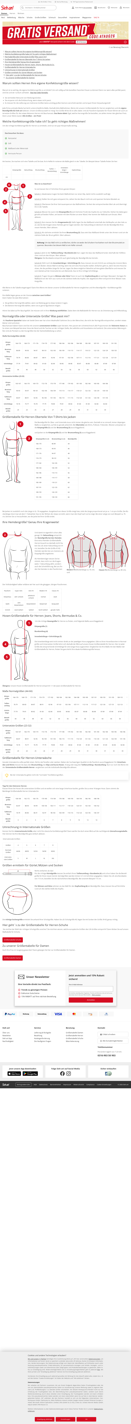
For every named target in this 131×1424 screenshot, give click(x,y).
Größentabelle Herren (74, 1035)
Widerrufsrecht (78, 1085)
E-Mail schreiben (107, 1035)
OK (86, 1419)
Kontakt (101, 1028)
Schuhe (29, 17)
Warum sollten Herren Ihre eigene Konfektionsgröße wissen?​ (28, 51)
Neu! (3, 17)
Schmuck (52, 17)
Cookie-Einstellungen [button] (104, 1085)
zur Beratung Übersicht (120, 47)
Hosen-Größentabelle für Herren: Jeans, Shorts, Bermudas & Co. (29, 65)
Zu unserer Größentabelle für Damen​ (20, 78)
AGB (35, 1085)
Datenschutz (43, 1085)
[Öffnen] (125, 42)
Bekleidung (11, 17)
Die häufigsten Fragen (42, 1041)
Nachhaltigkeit (8, 1041)
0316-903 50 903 (107, 1055)
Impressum (67, 1085)
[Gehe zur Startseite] (7, 8)
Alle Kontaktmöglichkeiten (113, 1041)
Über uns (6, 1033)
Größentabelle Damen (12, 958)
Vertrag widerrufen (23, 1085)
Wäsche (21, 17)
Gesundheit (62, 17)
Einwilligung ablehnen (44, 1419)
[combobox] (42, 7)
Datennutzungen (94, 1359)
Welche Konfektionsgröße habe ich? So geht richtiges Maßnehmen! (30, 54)
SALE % (96, 17)
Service (37, 1028)
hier (98, 1370)
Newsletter (6, 1035)
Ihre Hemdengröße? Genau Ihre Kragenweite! (22, 62)
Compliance (90, 1085)
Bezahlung (38, 1035)
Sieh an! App (7, 1038)
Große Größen (40, 17)
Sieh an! (6, 1028)
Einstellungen (65, 1419)
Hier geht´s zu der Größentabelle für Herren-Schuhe (26, 75)
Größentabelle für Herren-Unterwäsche (20, 67)
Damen (4, 13)
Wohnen (21, 13)
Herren (12, 13)
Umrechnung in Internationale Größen (20, 70)
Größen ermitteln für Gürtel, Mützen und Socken (23, 72)
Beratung (70, 1028)
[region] (65, 1388)
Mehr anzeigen (96, 995)
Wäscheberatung (72, 1041)
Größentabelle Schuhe (12, 940)
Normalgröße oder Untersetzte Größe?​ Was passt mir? (26, 57)
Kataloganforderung (42, 1038)
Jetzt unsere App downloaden (22, 1068)
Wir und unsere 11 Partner (37, 1359)
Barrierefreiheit (55, 1085)
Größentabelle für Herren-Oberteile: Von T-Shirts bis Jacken (27, 59)
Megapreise (86, 17)
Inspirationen (74, 17)
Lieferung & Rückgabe (42, 1033)
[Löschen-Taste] (54, 7)
